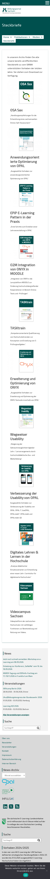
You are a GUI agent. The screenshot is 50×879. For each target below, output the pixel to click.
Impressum (7, 755)
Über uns (6, 738)
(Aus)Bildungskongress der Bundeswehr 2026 (22, 697)
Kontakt (5, 751)
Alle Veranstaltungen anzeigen (16, 715)
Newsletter (7, 742)
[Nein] (46, 870)
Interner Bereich (9, 763)
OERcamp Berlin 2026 (12, 688)
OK (25, 875)
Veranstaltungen (9, 747)
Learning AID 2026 (11, 706)
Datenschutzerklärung (11, 759)
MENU (6, 3)
